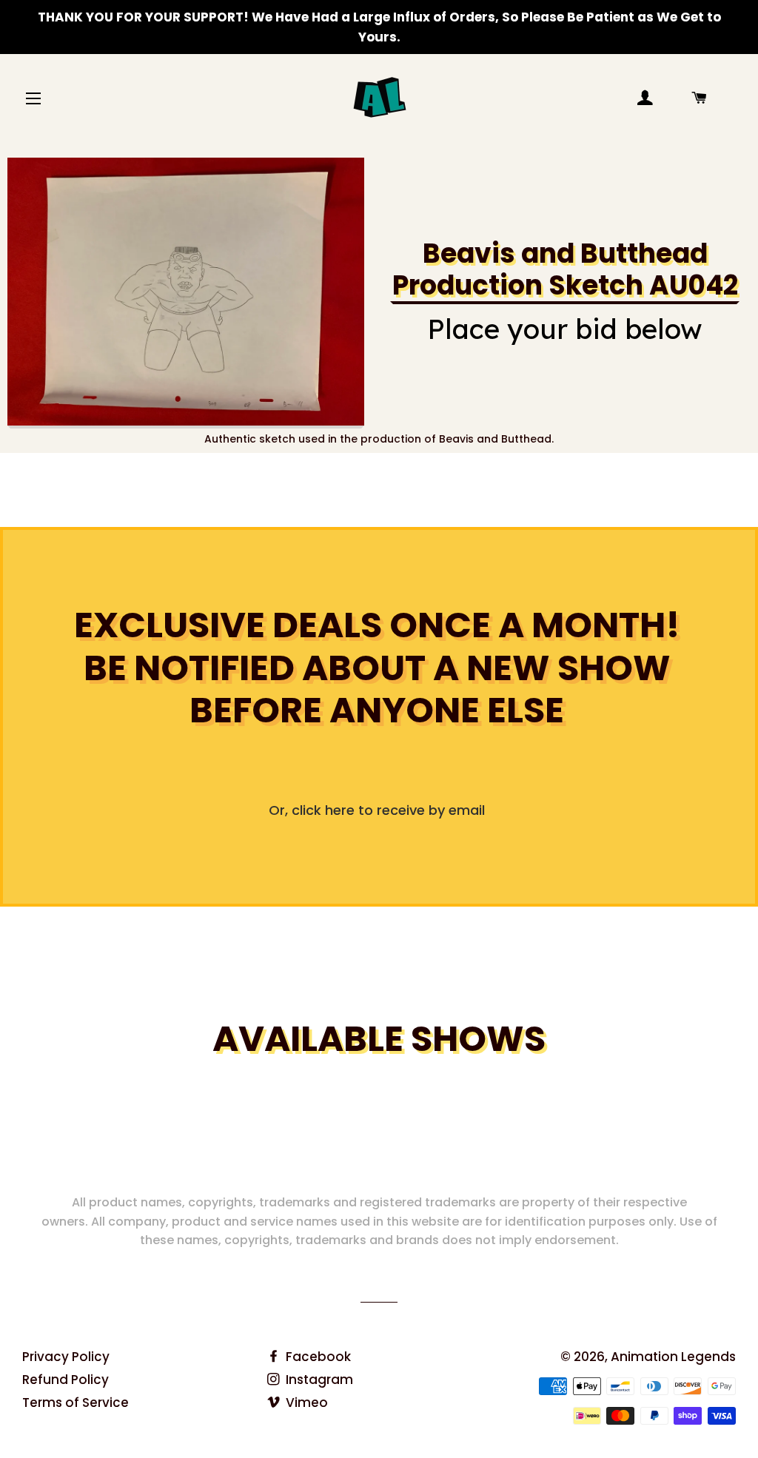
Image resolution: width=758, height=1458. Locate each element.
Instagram (318, 1379)
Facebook (317, 1356)
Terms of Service (75, 1402)
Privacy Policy (66, 1356)
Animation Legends (673, 1356)
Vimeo (305, 1402)
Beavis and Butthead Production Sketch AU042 (565, 269)
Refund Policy (65, 1379)
